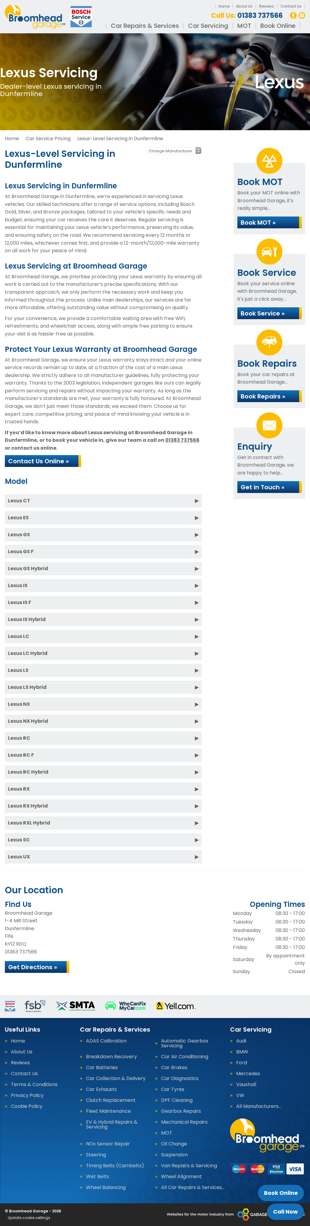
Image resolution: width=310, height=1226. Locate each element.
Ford (241, 1062)
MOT (244, 26)
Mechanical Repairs (184, 1122)
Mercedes (248, 1073)
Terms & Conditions (34, 1084)
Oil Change (174, 1144)
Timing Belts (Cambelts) (115, 1165)
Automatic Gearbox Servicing (184, 1043)
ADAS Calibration (106, 1041)
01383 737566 (247, 15)
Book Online (277, 26)
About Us (244, 6)
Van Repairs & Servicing (189, 1165)
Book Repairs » (263, 396)
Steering (96, 1154)
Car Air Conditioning (184, 1056)
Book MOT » (258, 222)
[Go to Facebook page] (293, 15)
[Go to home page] (49, 17)
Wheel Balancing (106, 1187)
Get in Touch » (262, 487)
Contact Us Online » (38, 461)
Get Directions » (32, 967)
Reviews (266, 6)
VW (240, 1095)
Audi (241, 1041)
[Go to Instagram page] (301, 15)
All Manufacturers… (258, 1106)
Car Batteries (102, 1067)
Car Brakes (174, 1067)
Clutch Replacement (111, 1100)
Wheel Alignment (181, 1176)
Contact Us (291, 6)
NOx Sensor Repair (108, 1144)
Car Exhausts (101, 1089)
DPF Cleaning (177, 1100)
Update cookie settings (29, 1217)
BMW (242, 1051)
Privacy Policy (27, 1095)
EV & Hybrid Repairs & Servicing (111, 1124)
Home (224, 6)
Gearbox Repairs (181, 1111)
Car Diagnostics (180, 1078)
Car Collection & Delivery (116, 1078)
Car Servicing (208, 26)
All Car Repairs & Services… (193, 1187)
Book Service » (263, 313)
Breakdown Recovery (111, 1056)
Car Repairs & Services (145, 26)
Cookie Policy (26, 1106)
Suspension (174, 1154)
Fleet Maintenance (108, 1111)
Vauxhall (246, 1084)
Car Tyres (172, 1089)
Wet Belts (97, 1176)
